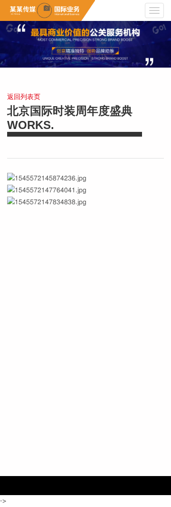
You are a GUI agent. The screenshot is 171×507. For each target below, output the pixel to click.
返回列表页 (23, 97)
